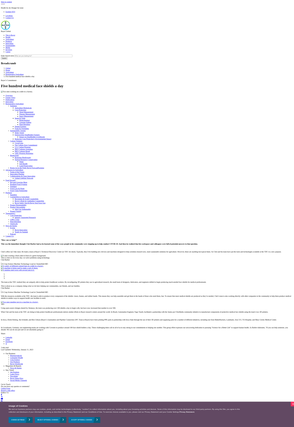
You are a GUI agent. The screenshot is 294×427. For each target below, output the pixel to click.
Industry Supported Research (25, 217)
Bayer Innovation (21, 230)
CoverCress (19, 143)
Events (12, 228)
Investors (9, 50)
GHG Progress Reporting (24, 153)
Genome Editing (25, 122)
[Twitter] (2, 397)
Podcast (13, 234)
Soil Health (23, 164)
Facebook (9, 342)
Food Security (11, 180)
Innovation (9, 43)
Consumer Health (16, 358)
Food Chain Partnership (18, 191)
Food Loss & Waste (17, 189)
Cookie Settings (18, 420)
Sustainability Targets (18, 131)
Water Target (19, 133)
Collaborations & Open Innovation (22, 176)
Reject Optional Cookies (47, 420)
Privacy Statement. (187, 412)
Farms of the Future (17, 172)
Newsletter (14, 376)
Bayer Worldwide (16, 364)
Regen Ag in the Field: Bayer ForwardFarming (27, 168)
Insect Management (26, 116)
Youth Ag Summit (21, 232)
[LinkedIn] (2, 401)
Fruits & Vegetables (22, 129)
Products (9, 41)
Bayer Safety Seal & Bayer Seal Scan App (30, 203)
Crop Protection (20, 110)
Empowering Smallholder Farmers (27, 135)
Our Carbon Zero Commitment (26, 145)
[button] (22, 266)
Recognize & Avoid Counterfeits (26, 199)
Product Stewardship (17, 207)
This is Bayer (10, 35)
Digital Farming (20, 127)
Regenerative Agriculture (15, 104)
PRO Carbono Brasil (22, 151)
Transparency (10, 213)
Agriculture (10, 39)
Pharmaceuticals (16, 356)
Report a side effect (8, 391)
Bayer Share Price (16, 378)
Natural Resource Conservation (26, 160)
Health (8, 37)
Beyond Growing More (18, 182)
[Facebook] (1, 395)
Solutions (13, 106)
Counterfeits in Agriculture (19, 197)
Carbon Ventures (16, 141)
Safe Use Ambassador (23, 209)
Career (8, 52)
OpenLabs (14, 224)
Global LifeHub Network (24, 178)
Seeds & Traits (20, 118)
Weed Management (26, 112)
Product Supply (15, 211)
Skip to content (6, 2)
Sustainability (10, 46)
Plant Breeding (24, 124)
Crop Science (15, 360)
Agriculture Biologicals (23, 108)
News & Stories (11, 226)
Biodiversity (14, 155)
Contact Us (10, 18)
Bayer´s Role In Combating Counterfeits (29, 201)
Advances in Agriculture (14, 170)
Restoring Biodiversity (23, 158)
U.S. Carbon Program (23, 147)
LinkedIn (9, 337)
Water (21, 162)
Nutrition (13, 186)
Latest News (14, 374)
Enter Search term (7, 56)
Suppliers (13, 195)
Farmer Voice (10, 98)
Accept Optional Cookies (81, 420)
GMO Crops (14, 220)
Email (8, 339)
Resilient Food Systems (18, 184)
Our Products (15, 362)
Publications (10, 100)
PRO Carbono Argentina (24, 149)
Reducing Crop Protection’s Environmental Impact (33, 139)
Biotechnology (24, 120)
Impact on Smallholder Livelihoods (32, 137)
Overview (9, 95)
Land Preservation (26, 166)
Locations (9, 16)
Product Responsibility (18, 205)
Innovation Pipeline (17, 174)
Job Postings (14, 372)
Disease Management (27, 114)
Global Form (5, 388)
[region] (147, 414)
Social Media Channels (18, 380)
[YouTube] (2, 399)
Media (8, 48)
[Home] (5, 29)
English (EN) (10, 12)
